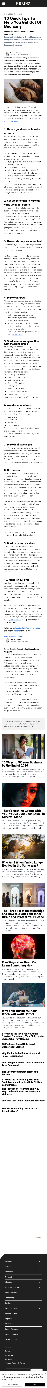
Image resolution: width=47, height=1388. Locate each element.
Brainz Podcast (11, 1200)
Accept (34, 1385)
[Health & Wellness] (39, 1153)
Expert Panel (10, 1184)
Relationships (11, 1158)
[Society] (39, 1168)
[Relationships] (39, 1158)
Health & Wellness (12, 1153)
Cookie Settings (12, 1385)
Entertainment (11, 1174)
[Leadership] (39, 1137)
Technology (10, 1164)
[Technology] (39, 1163)
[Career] (39, 1132)
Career (8, 1132)
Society (8, 1169)
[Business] (39, 1127)
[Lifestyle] (39, 1148)
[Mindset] (39, 1142)
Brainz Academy (12, 1195)
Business (8, 1127)
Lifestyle (8, 1148)
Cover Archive (11, 1205)
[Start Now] (23, 771)
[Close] (44, 1374)
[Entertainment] (39, 1174)
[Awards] (39, 1189)
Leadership (10, 1138)
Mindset (8, 1143)
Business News (11, 1179)
